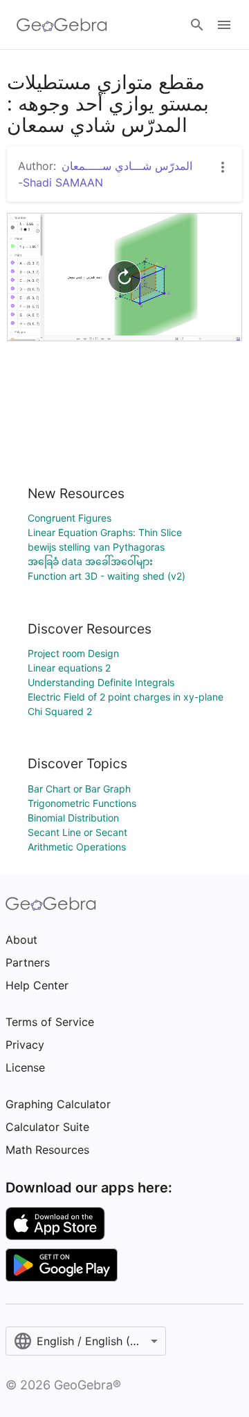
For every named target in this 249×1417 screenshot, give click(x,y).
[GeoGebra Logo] (62, 25)
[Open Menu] (224, 25)
